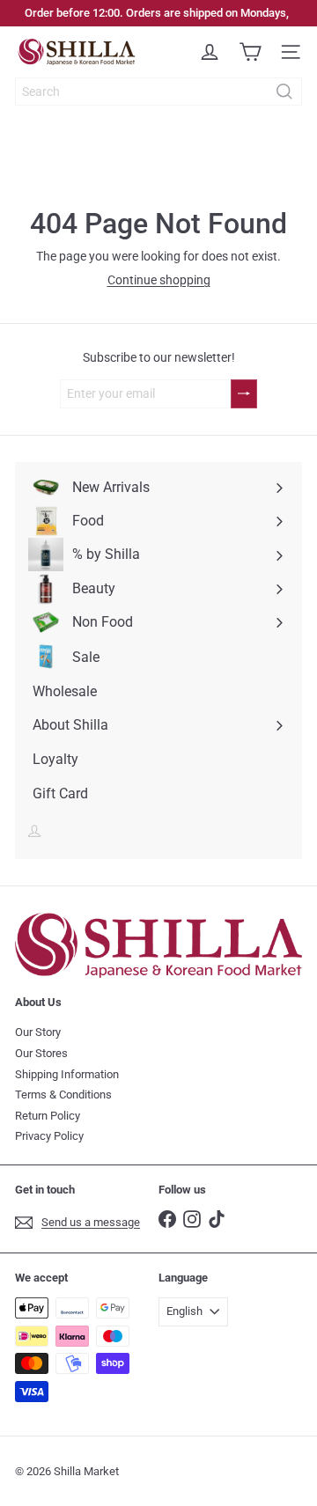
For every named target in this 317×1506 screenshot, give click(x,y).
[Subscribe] (244, 393)
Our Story (38, 1032)
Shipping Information (67, 1074)
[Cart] (250, 51)
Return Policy (47, 1115)
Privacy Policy (49, 1135)
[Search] (284, 91)
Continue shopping (158, 280)
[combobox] (158, 91)
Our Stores (41, 1053)
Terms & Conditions (63, 1094)
